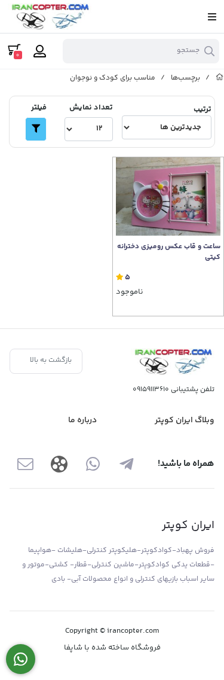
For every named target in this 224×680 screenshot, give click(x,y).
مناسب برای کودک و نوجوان (112, 78)
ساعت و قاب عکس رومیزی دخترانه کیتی (168, 252)
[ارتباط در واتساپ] (20, 659)
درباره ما (82, 420)
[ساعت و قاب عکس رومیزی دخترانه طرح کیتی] (168, 196)
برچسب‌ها (185, 78)
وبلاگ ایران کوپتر (184, 420)
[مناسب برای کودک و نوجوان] (172, 361)
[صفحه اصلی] (220, 78)
